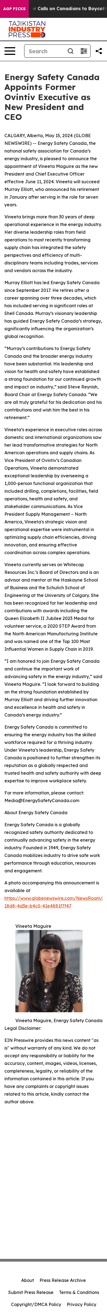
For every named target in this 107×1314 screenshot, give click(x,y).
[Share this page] (99, 51)
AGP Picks (14, 8)
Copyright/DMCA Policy (36, 1304)
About (27, 1280)
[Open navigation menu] (9, 51)
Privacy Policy (81, 1304)
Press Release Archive (63, 1280)
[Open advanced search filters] (83, 51)
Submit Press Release (31, 1292)
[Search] (70, 51)
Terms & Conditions (79, 1292)
